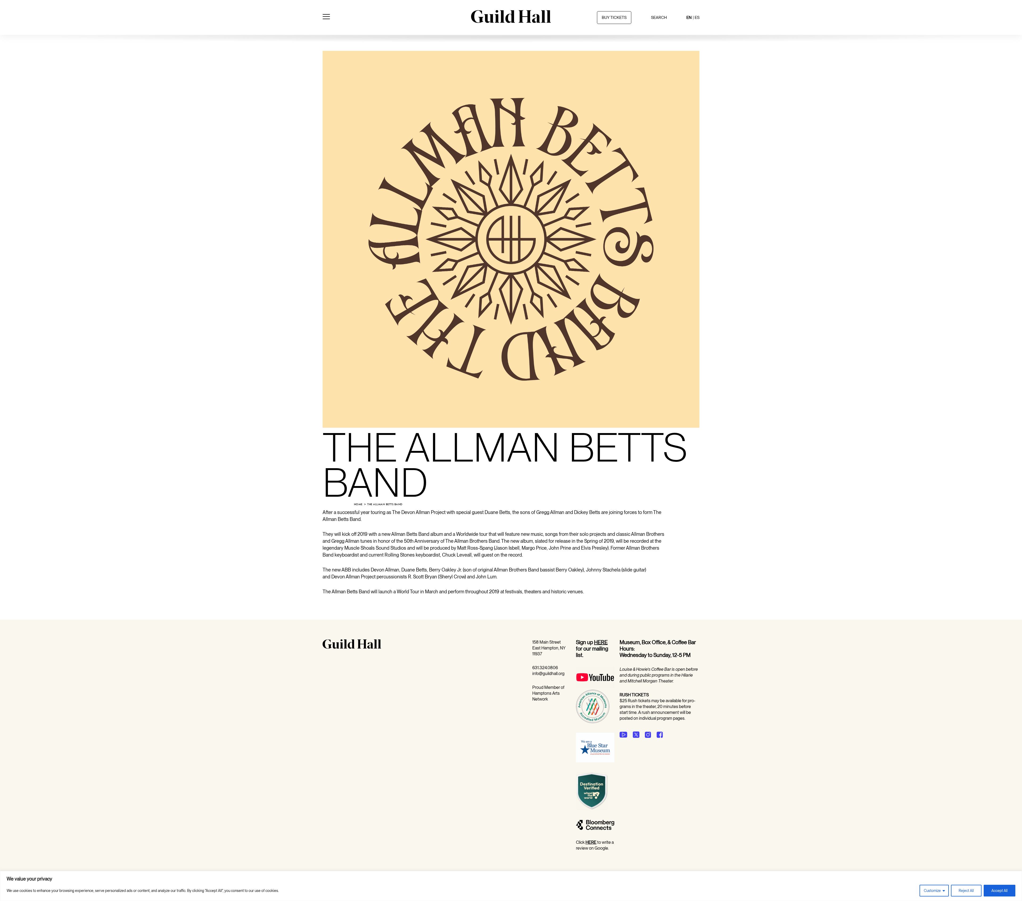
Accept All (999, 890)
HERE (601, 642)
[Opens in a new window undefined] (623, 734)
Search (659, 17)
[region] (511, 886)
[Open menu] (326, 17)
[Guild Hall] (511, 21)
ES (697, 17)
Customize (932, 890)
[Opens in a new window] (595, 686)
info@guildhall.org (548, 673)
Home (358, 504)
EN (689, 17)
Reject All (966, 890)
